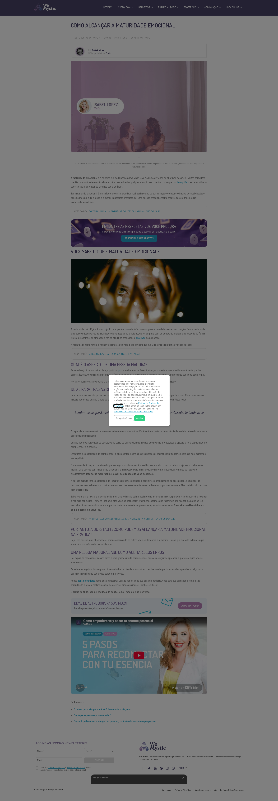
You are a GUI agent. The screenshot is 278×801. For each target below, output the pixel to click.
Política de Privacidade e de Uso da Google (133, 411)
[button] (124, 418)
